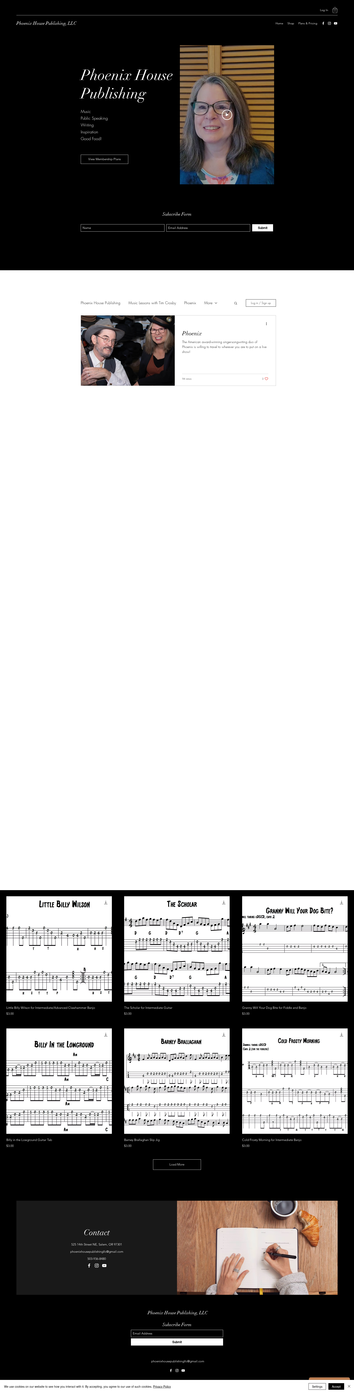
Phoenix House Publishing (100, 302)
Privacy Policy (162, 1386)
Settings (317, 1386)
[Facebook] (323, 23)
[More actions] (267, 323)
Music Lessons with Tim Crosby (152, 302)
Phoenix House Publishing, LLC (46, 23)
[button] (334, 10)
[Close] (349, 1386)
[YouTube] (336, 23)
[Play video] (227, 115)
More (208, 302)
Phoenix (190, 302)
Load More (176, 1164)
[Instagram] (329, 23)
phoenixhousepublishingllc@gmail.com (96, 1251)
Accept (336, 1386)
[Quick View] (59, 949)
